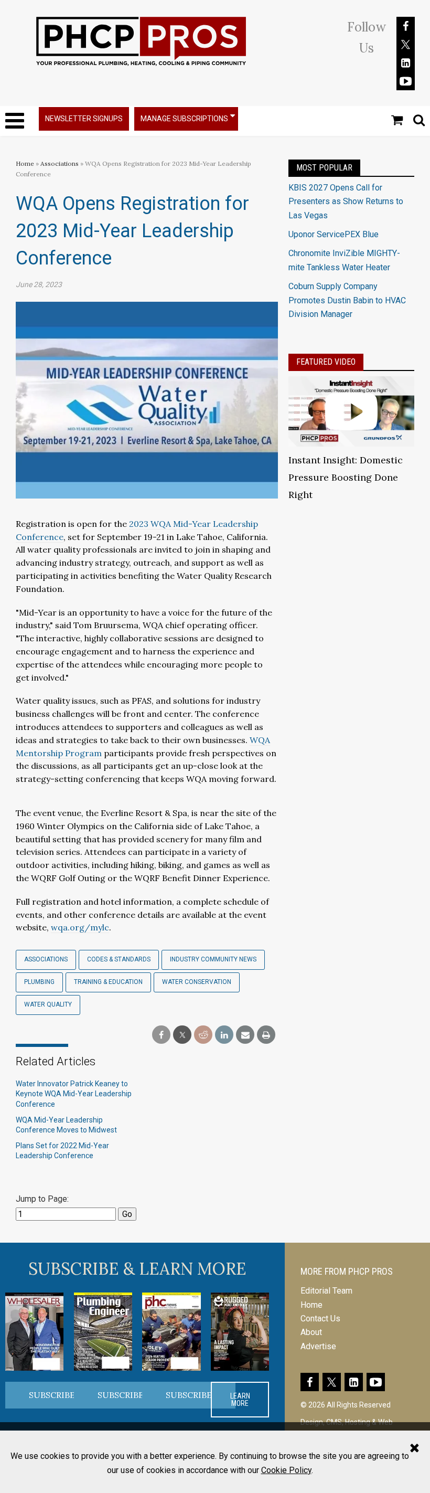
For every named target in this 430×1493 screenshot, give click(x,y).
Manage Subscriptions (184, 118)
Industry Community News (213, 959)
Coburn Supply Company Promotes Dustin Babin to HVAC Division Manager (347, 300)
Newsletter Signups (84, 118)
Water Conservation (196, 982)
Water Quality (48, 1004)
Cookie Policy (286, 1470)
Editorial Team (326, 1291)
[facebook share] (161, 1035)
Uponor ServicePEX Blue (333, 234)
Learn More (240, 1399)
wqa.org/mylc (80, 927)
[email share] (245, 1035)
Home (25, 163)
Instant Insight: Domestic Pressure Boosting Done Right (345, 477)
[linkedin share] (224, 1035)
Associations (59, 163)
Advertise (318, 1346)
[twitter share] (182, 1035)
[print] (266, 1035)
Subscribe (52, 1395)
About (311, 1332)
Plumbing (39, 982)
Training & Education (108, 982)
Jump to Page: (42, 1199)
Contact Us (320, 1318)
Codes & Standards (118, 959)
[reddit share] (203, 1035)
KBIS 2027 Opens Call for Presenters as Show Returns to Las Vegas (345, 201)
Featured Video (326, 362)
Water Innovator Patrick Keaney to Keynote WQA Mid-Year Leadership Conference (74, 1093)
